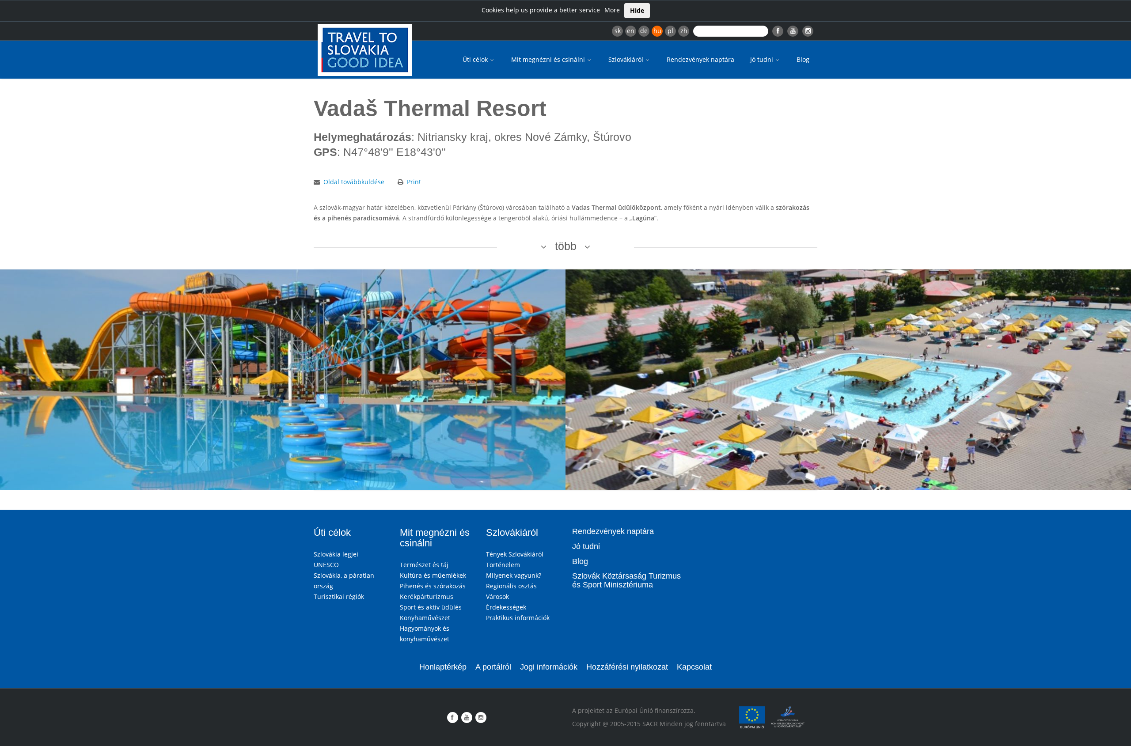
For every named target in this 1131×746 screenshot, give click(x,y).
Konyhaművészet (425, 617)
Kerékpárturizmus (426, 596)
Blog (803, 59)
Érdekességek (506, 607)
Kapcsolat (694, 667)
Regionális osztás (511, 586)
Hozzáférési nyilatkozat (627, 667)
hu (657, 31)
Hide (637, 10)
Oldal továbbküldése (353, 182)
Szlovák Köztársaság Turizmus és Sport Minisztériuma (626, 580)
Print (414, 182)
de (644, 31)
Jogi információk (548, 667)
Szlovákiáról (626, 59)
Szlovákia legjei (336, 554)
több (566, 246)
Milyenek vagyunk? (513, 575)
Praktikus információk (518, 617)
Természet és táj (424, 564)
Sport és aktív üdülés (431, 607)
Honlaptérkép (443, 667)
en (630, 31)
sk (618, 31)
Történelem (503, 564)
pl (670, 31)
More (612, 10)
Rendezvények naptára (700, 59)
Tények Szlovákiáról (514, 554)
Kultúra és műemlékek (433, 575)
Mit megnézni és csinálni (549, 59)
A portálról (493, 667)
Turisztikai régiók (339, 596)
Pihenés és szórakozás (433, 586)
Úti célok (476, 59)
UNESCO (326, 564)
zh (683, 31)
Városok (497, 596)
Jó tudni (762, 59)
